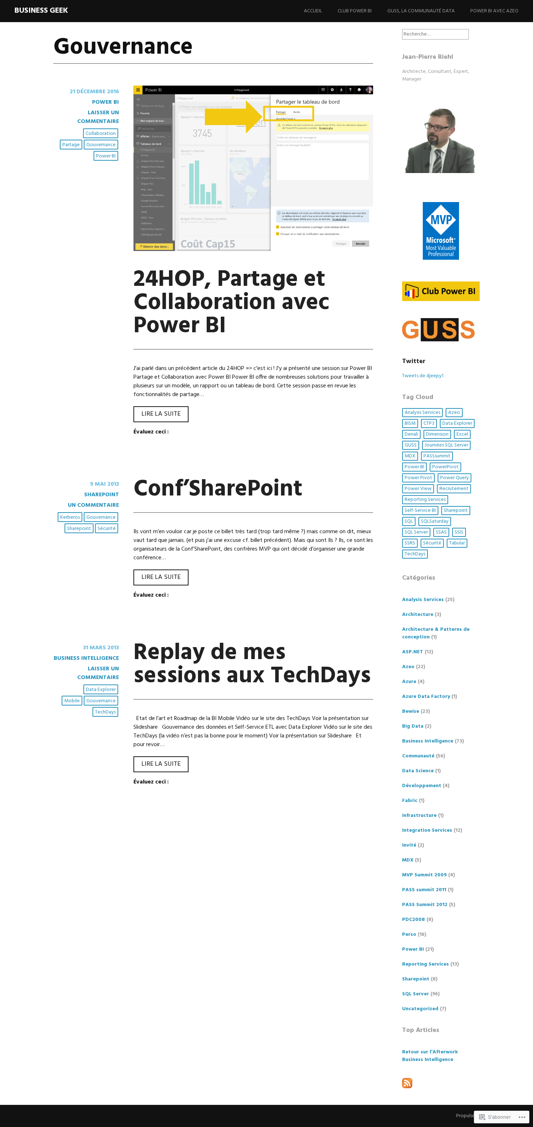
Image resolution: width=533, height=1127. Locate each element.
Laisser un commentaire (98, 117)
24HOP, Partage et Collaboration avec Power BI (231, 303)
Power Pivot (418, 478)
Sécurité (107, 529)
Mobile (72, 701)
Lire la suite (157, 415)
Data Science (418, 771)
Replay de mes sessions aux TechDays (252, 664)
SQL (409, 521)
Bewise (410, 711)
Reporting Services (425, 499)
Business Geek (41, 10)
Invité (409, 845)
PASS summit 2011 (424, 890)
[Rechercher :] (435, 34)
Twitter (413, 361)
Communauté (418, 756)
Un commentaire (93, 505)
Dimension (437, 434)
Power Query (454, 478)
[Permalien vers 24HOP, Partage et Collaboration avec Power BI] (253, 249)
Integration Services (427, 830)
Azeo (454, 412)
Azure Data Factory (426, 696)
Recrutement (453, 489)
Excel (462, 434)
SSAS (441, 532)
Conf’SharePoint (217, 489)
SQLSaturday (435, 521)
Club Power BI (355, 11)
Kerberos (70, 517)
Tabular (457, 543)
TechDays (105, 712)
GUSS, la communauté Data (421, 11)
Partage (71, 145)
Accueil (313, 11)
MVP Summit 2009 (424, 875)
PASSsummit (436, 456)
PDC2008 (413, 920)
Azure (409, 682)
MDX (410, 456)
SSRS (410, 543)
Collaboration (101, 133)
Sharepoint (101, 494)
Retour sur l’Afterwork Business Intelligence (430, 1056)
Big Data (412, 726)
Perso (409, 934)
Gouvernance (101, 145)
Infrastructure (419, 815)
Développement (421, 786)
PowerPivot (445, 467)
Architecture (417, 614)
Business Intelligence (86, 658)
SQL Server (416, 532)
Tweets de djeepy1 (422, 376)
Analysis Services (422, 412)
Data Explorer (101, 690)
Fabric (409, 801)
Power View (418, 489)
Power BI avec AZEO (494, 11)
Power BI (105, 102)
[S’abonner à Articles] (407, 1087)
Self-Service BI (420, 510)
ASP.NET (412, 652)
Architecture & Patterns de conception (436, 633)
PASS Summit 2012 (424, 905)
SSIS (459, 532)
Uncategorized (420, 1009)
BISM (410, 423)
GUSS (411, 445)
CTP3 (428, 423)
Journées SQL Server (446, 445)
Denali (411, 434)
